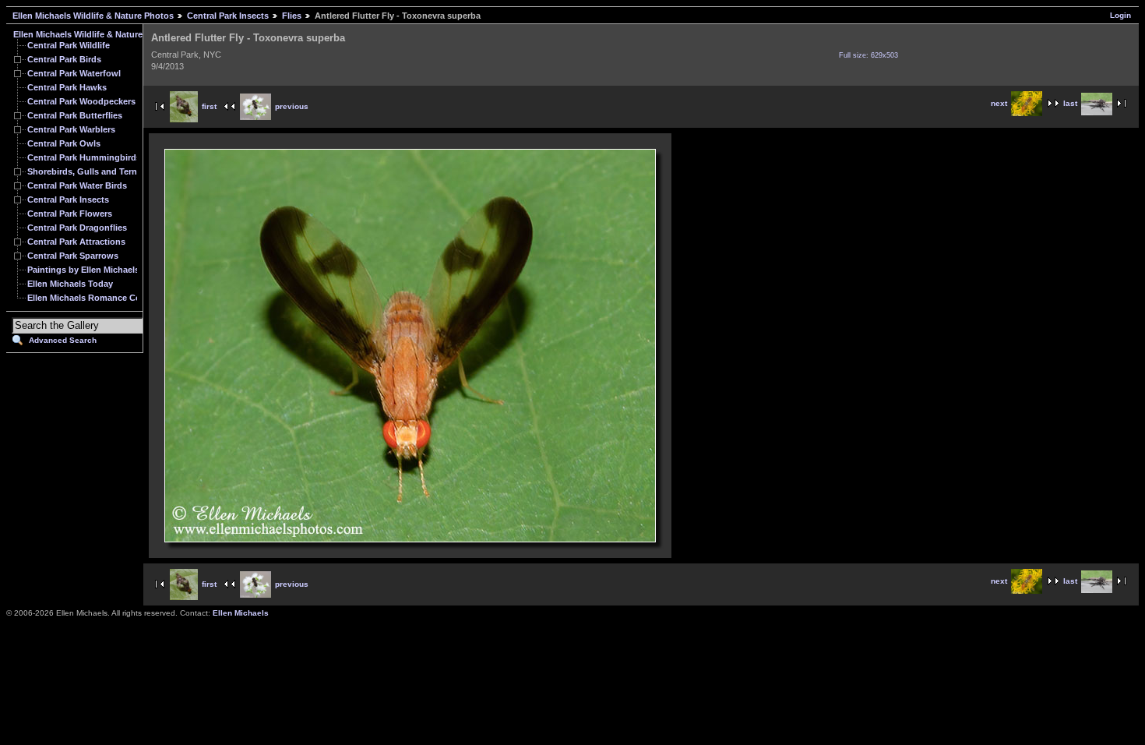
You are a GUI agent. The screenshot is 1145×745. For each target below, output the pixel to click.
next (999, 103)
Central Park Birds (64, 59)
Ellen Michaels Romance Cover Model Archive (120, 297)
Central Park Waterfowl (74, 73)
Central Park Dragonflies (77, 227)
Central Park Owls (63, 143)
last (1070, 103)
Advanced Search (63, 340)
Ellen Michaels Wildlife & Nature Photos (93, 15)
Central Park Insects (228, 15)
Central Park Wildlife (68, 45)
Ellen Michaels (241, 613)
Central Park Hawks (67, 87)
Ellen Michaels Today (70, 283)
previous (291, 106)
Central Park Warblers (71, 129)
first (209, 106)
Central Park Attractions (76, 241)
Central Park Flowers (69, 213)
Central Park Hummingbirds (84, 157)
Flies (291, 15)
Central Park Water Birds (77, 185)
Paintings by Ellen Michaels (83, 269)
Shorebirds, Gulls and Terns (84, 171)
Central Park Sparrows (72, 255)
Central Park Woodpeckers (81, 101)
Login (1120, 15)
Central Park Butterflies (74, 115)
